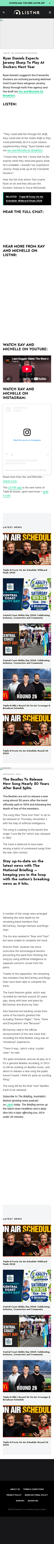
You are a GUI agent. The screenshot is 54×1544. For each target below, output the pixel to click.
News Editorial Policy (36, 1495)
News (18, 774)
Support (20, 1501)
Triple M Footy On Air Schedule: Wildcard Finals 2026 (25, 571)
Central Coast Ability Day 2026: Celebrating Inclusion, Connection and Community (26, 616)
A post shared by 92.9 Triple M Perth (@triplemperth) (29, 470)
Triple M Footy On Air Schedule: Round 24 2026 (25, 752)
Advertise (33, 1501)
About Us (15, 1489)
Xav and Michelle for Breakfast (24, 53)
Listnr (9, 1104)
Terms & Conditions (33, 1489)
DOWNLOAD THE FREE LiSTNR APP (27, 3)
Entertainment (9, 774)
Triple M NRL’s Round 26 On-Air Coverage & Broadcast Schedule (26, 706)
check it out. (10, 481)
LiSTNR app (15, 487)
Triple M (6, 53)
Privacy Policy (13, 1495)
